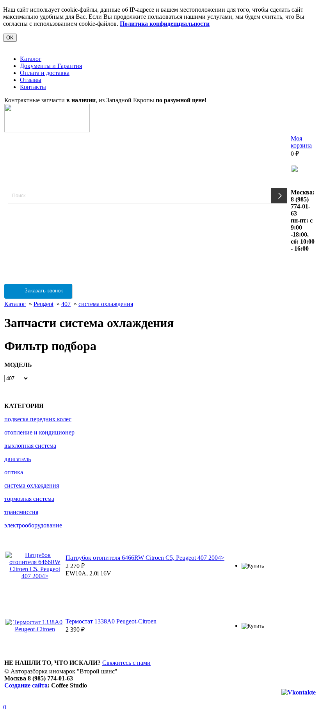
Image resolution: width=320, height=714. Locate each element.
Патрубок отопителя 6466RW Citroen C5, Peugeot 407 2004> (145, 557)
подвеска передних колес (37, 419)
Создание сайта (26, 685)
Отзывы (30, 80)
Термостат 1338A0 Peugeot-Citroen (111, 621)
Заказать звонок (43, 291)
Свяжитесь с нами (126, 662)
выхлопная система (30, 445)
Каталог (30, 58)
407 (66, 304)
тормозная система (29, 498)
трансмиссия (21, 512)
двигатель (17, 459)
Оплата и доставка (44, 72)
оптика (13, 472)
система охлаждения (105, 304)
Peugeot (43, 304)
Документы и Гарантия (51, 65)
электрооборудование (33, 525)
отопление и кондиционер (39, 432)
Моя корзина (301, 142)
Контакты (33, 87)
